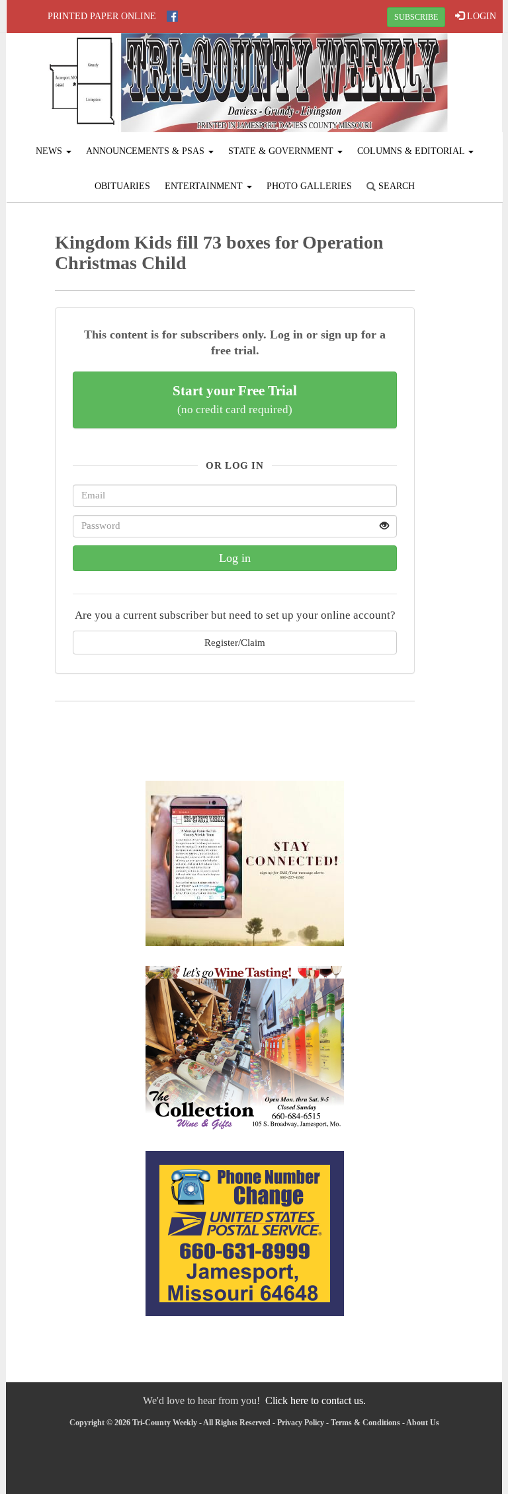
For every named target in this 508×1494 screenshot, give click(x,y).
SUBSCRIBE (416, 17)
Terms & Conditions (365, 1422)
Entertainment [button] (205, 186)
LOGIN (480, 16)
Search (395, 186)
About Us (422, 1422)
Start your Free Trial (235, 399)
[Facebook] (172, 16)
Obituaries (122, 186)
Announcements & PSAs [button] (146, 151)
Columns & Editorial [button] (412, 151)
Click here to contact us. (315, 1400)
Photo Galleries (309, 186)
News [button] (50, 151)
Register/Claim (234, 642)
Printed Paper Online (102, 16)
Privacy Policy (300, 1422)
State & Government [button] (282, 151)
